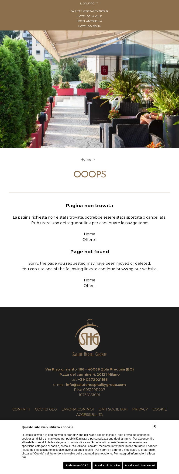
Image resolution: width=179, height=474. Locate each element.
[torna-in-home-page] (89, 338)
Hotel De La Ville (89, 16)
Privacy (140, 409)
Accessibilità (89, 414)
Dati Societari (113, 409)
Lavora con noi (78, 409)
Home (85, 159)
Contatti (21, 409)
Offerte (89, 239)
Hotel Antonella (89, 21)
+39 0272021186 (93, 379)
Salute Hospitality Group (89, 11)
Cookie (159, 409)
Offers (89, 286)
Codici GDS (46, 409)
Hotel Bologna (89, 26)
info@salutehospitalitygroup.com (96, 384)
